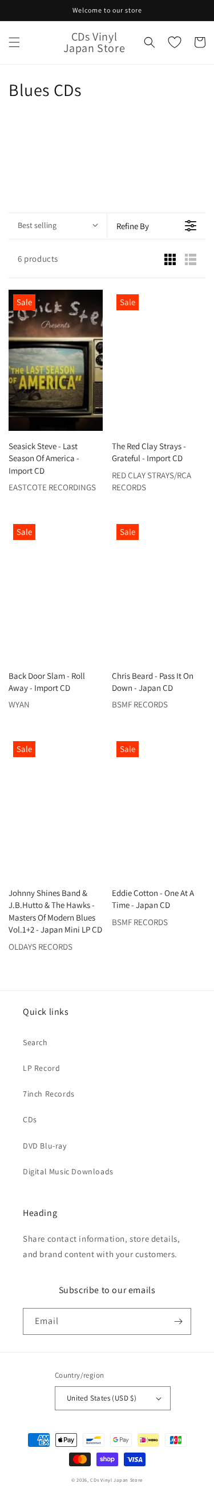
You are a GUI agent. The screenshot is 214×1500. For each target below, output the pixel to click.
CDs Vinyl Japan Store (116, 1480)
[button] (14, 42)
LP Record (41, 1068)
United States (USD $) (101, 1398)
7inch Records (49, 1094)
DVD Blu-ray (45, 1146)
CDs (30, 1119)
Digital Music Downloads (68, 1171)
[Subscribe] (178, 1321)
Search (35, 1042)
